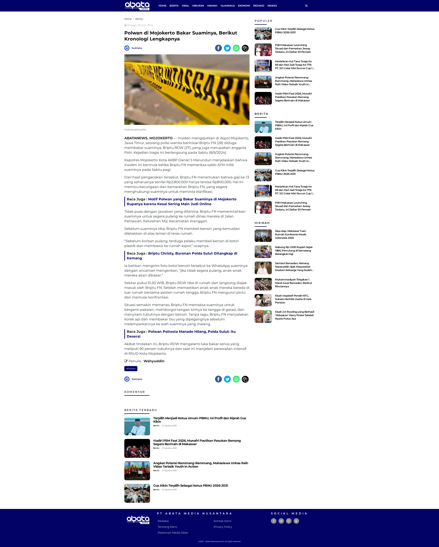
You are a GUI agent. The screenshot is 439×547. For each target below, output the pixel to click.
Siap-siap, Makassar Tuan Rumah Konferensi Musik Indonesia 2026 (290, 234)
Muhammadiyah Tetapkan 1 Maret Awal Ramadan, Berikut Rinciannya (293, 283)
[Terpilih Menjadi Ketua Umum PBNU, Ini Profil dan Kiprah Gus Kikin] (137, 425)
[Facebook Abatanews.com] (274, 521)
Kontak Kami (222, 521)
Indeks (272, 5)
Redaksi (258, 5)
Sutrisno (137, 48)
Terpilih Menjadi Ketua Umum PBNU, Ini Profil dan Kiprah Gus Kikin (199, 419)
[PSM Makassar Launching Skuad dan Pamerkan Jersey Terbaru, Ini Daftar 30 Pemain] (263, 49)
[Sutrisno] (127, 47)
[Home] (306, 6)
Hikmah (212, 5)
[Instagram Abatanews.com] (289, 521)
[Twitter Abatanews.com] (281, 521)
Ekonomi (244, 5)
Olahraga (228, 5)
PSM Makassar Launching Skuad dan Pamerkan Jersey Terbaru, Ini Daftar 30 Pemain (293, 48)
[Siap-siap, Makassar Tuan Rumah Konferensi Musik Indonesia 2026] (263, 235)
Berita (174, 5)
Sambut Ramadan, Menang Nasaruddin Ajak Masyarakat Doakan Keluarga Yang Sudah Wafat (293, 268)
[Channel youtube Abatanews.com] (296, 521)
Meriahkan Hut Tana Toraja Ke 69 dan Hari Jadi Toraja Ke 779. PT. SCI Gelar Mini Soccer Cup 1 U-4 (293, 66)
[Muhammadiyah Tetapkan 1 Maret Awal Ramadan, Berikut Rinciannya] (263, 284)
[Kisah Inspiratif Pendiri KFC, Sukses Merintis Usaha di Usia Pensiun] (263, 300)
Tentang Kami (167, 526)
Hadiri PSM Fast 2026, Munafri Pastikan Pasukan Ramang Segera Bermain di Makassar (197, 442)
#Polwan (130, 368)
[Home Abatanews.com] (137, 5)
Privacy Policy (223, 526)
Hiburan (198, 5)
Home (162, 5)
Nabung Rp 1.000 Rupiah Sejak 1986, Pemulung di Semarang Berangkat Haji (294, 250)
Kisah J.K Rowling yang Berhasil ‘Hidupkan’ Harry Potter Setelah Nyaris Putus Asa (294, 315)
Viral (185, 5)
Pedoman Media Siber (173, 532)
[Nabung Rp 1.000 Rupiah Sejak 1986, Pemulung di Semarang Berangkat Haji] (263, 251)
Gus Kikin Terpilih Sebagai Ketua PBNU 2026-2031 (190, 485)
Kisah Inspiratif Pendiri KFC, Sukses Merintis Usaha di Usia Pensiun (293, 299)
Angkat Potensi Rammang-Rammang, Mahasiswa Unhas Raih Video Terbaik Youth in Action (200, 464)
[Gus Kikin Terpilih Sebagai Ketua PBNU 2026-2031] (137, 493)
